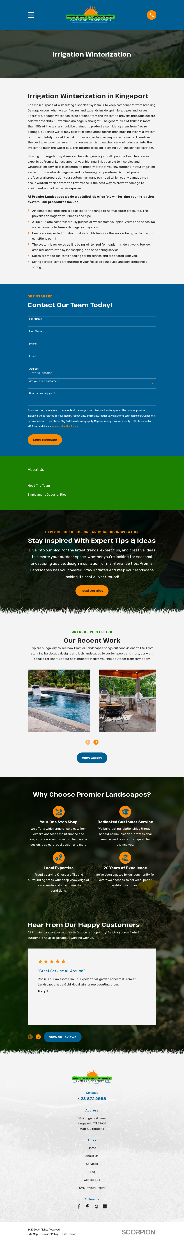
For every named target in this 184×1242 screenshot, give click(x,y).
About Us (91, 1156)
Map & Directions (92, 1129)
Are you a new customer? (44, 381)
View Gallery (92, 758)
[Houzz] (96, 1206)
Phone (33, 343)
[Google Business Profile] (105, 1206)
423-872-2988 (92, 1098)
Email (32, 356)
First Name (35, 319)
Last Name (35, 331)
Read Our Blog (92, 590)
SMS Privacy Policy (92, 1188)
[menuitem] (92, 485)
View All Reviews (62, 1037)
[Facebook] (79, 1206)
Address (34, 368)
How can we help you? (42, 393)
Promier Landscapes (57, 161)
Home (92, 1148)
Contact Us (92, 1180)
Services (92, 1164)
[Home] (90, 15)
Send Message (45, 439)
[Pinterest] (88, 1206)
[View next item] (95, 742)
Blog (92, 1172)
